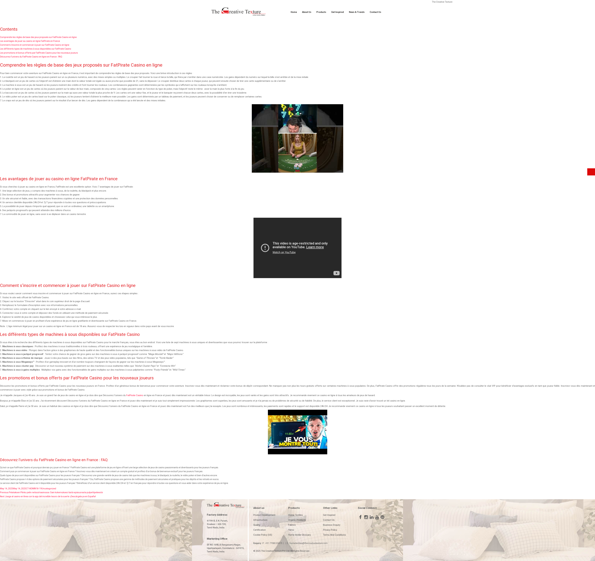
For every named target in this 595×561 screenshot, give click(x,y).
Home (294, 12)
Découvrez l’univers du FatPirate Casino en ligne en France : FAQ (31, 56)
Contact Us (375, 12)
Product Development (264, 515)
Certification (259, 529)
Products (321, 12)
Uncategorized (49, 488)
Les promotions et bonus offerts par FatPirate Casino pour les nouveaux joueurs (39, 53)
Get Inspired (337, 12)
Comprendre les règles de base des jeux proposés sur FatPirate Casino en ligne (38, 37)
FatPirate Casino (134, 395)
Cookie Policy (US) (262, 534)
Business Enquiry (331, 525)
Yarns (291, 529)
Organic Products (297, 520)
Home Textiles (295, 515)
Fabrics (292, 525)
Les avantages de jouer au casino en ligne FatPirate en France (30, 41)
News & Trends (357, 12)
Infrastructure (260, 520)
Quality (256, 525)
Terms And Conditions (334, 534)
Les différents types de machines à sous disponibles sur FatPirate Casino (35, 49)
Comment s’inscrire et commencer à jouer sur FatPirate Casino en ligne (34, 45)
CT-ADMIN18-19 (34, 488)
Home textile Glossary (299, 534)
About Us (306, 12)
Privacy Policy (330, 529)
